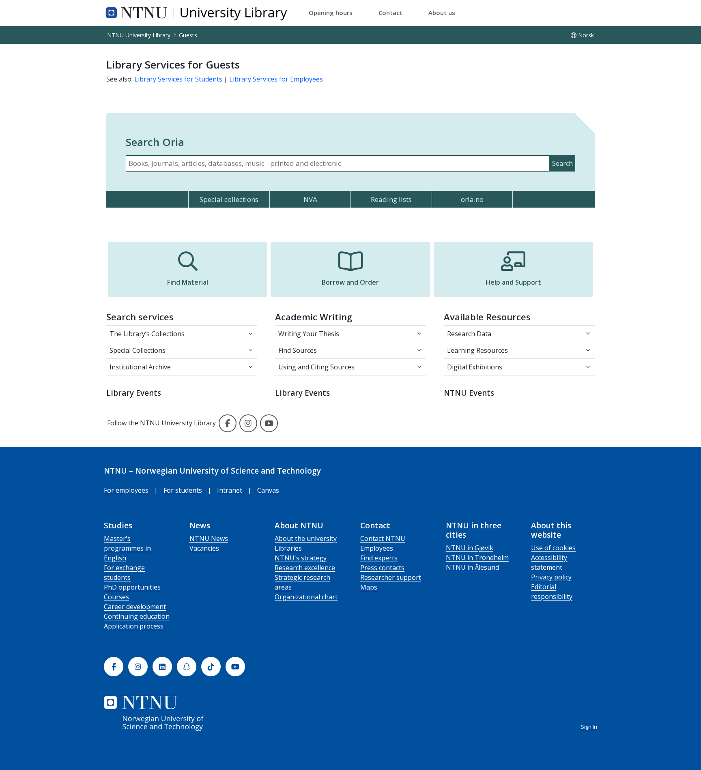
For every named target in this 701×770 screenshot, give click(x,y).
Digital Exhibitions (474, 366)
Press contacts (382, 567)
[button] (187, 269)
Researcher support (390, 577)
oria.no (472, 199)
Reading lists (391, 199)
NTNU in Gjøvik (469, 547)
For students (182, 490)
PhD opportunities (132, 587)
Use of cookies (553, 547)
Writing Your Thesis (308, 333)
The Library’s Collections (147, 333)
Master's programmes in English (127, 548)
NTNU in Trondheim (477, 557)
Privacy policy (551, 577)
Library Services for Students (178, 79)
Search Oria (155, 142)
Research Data (469, 333)
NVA (310, 199)
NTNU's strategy (301, 557)
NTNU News (208, 538)
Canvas (268, 490)
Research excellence (305, 567)
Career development (135, 606)
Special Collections (138, 350)
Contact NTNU (382, 538)
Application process (133, 626)
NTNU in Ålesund (472, 567)
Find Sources (297, 350)
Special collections (229, 199)
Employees (376, 548)
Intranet (229, 490)
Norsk (586, 35)
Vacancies (204, 548)
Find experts (379, 557)
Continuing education (137, 616)
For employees (126, 490)
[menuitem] (330, 13)
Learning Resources (477, 350)
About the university (306, 538)
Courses (116, 596)
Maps (368, 587)
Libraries (288, 548)
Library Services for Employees (276, 79)
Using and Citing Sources (316, 366)
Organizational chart (306, 596)
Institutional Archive (140, 366)
